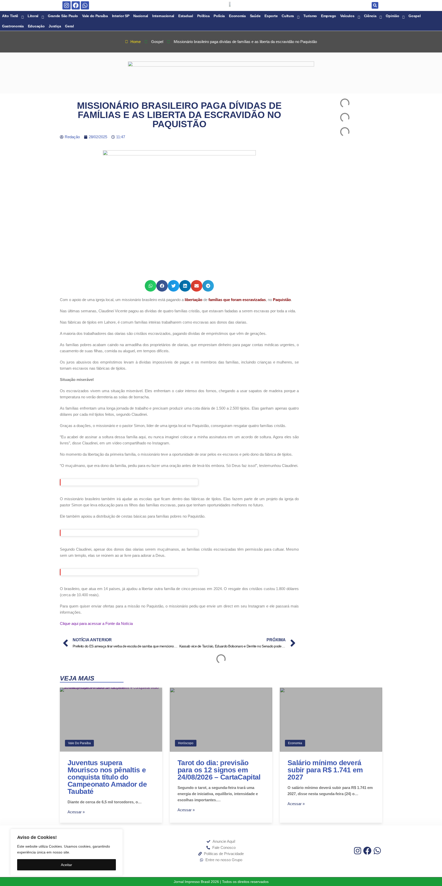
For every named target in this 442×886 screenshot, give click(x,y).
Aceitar (66, 865)
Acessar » (76, 812)
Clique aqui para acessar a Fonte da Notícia (96, 623)
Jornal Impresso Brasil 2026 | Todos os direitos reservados (221, 882)
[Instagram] (66, 5)
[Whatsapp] (85, 5)
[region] (66, 852)
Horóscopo (185, 743)
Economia (295, 743)
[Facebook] (76, 5)
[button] (375, 5)
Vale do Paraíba (79, 743)
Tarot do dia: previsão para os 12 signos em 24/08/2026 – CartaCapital (219, 770)
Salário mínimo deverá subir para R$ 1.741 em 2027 (325, 770)
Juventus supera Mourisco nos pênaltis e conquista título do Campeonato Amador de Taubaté (107, 777)
